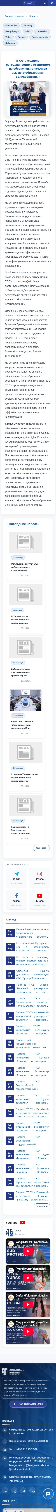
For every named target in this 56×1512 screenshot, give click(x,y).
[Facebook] (23, 1490)
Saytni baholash (31, 1404)
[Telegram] (5, 1490)
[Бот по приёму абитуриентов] (48, 1494)
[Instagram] (14, 1490)
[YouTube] (32, 1490)
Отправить (13, 235)
